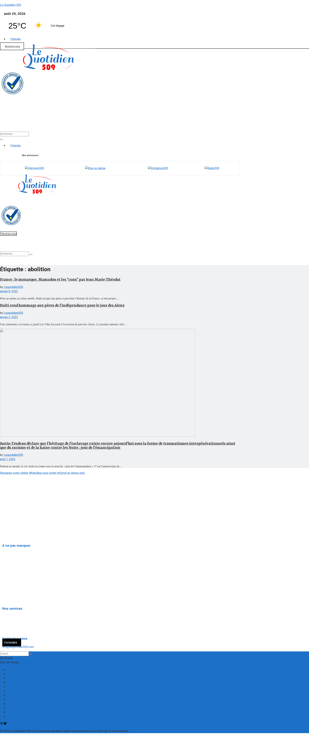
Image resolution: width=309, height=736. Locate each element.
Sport (175, 120)
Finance (82, 120)
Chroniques (12, 590)
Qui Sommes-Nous (19, 717)
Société (130, 120)
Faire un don (7, 114)
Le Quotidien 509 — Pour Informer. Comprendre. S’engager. (43, 691)
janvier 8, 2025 (9, 291)
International (12, 557)
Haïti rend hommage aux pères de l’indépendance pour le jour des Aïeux (62, 305)
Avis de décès (14, 612)
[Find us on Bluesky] (5, 724)
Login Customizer (18, 695)
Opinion (9, 574)
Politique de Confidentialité (18, 523)
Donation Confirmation (20, 674)
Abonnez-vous (12, 46)
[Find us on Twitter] (2, 724)
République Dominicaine (20, 566)
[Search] (1, 139)
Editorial (59, 120)
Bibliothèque (200, 120)
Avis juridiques (14, 620)
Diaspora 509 (13, 549)
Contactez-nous (17, 669)
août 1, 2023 (7, 459)
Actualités (33, 120)
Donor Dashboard (18, 682)
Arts (7, 582)
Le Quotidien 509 (10, 5)
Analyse (106, 120)
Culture (153, 120)
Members (13, 699)
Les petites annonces (18, 628)
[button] (34, 120)
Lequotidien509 (13, 287)
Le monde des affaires (19, 598)
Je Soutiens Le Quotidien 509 (25, 687)
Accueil (10, 120)
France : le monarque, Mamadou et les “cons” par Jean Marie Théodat (60, 279)
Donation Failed (16, 678)
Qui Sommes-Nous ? (14, 516)
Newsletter (14, 704)
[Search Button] (31, 654)
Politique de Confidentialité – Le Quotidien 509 (36, 712)
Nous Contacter (16, 708)
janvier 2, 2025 (9, 317)
